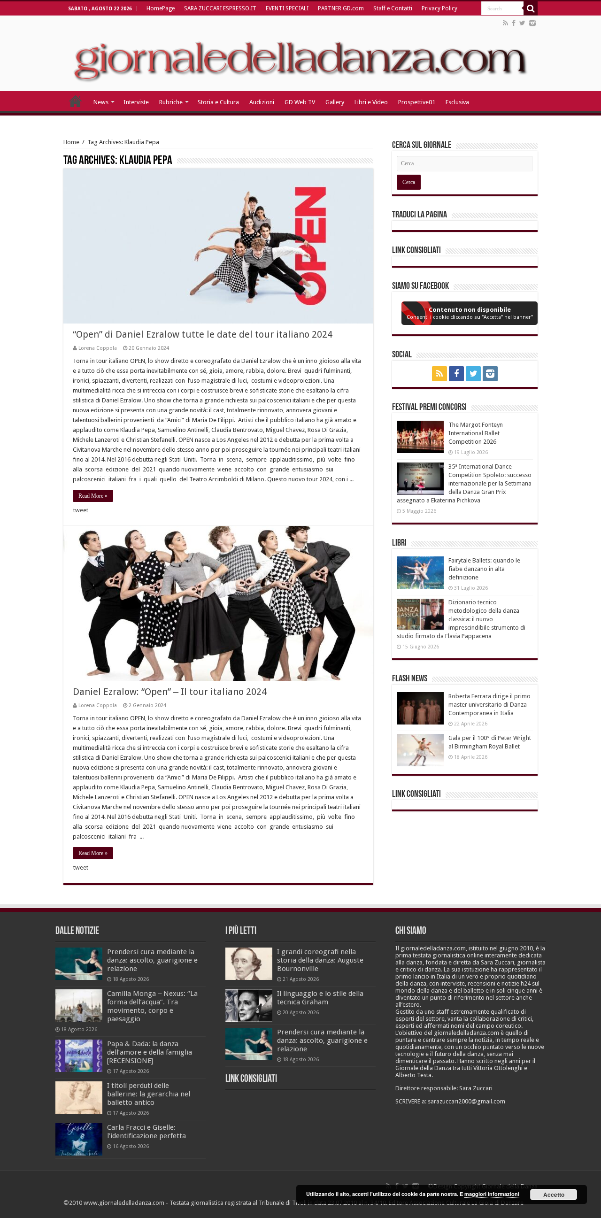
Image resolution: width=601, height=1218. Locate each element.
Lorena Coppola (97, 348)
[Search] (531, 8)
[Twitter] (522, 23)
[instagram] (532, 23)
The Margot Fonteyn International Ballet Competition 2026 (475, 433)
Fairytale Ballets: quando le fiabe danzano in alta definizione (484, 569)
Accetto (553, 1194)
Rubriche (171, 102)
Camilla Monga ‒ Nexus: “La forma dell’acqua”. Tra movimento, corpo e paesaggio (152, 1006)
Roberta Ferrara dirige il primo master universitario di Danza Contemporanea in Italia (489, 705)
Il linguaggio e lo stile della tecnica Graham (320, 997)
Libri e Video (371, 102)
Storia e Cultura (218, 102)
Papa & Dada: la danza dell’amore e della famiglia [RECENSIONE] (149, 1052)
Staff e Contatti (392, 8)
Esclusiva (457, 102)
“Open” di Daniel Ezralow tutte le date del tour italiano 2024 (202, 334)
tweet (80, 510)
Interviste (136, 102)
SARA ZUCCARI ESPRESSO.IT (220, 8)
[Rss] (505, 23)
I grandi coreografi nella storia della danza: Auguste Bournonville (320, 960)
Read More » (93, 496)
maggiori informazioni (491, 1193)
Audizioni (261, 102)
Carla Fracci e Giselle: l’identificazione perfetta (146, 1131)
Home (71, 142)
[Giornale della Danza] (300, 53)
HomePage (160, 8)
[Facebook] (513, 23)
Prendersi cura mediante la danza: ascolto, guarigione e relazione (152, 960)
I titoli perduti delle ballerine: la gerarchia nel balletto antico (148, 1094)
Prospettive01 (416, 102)
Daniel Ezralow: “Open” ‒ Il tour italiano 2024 (170, 691)
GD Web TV (300, 102)
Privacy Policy (439, 8)
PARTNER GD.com (341, 8)
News (100, 102)
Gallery (334, 102)
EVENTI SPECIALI (287, 8)
